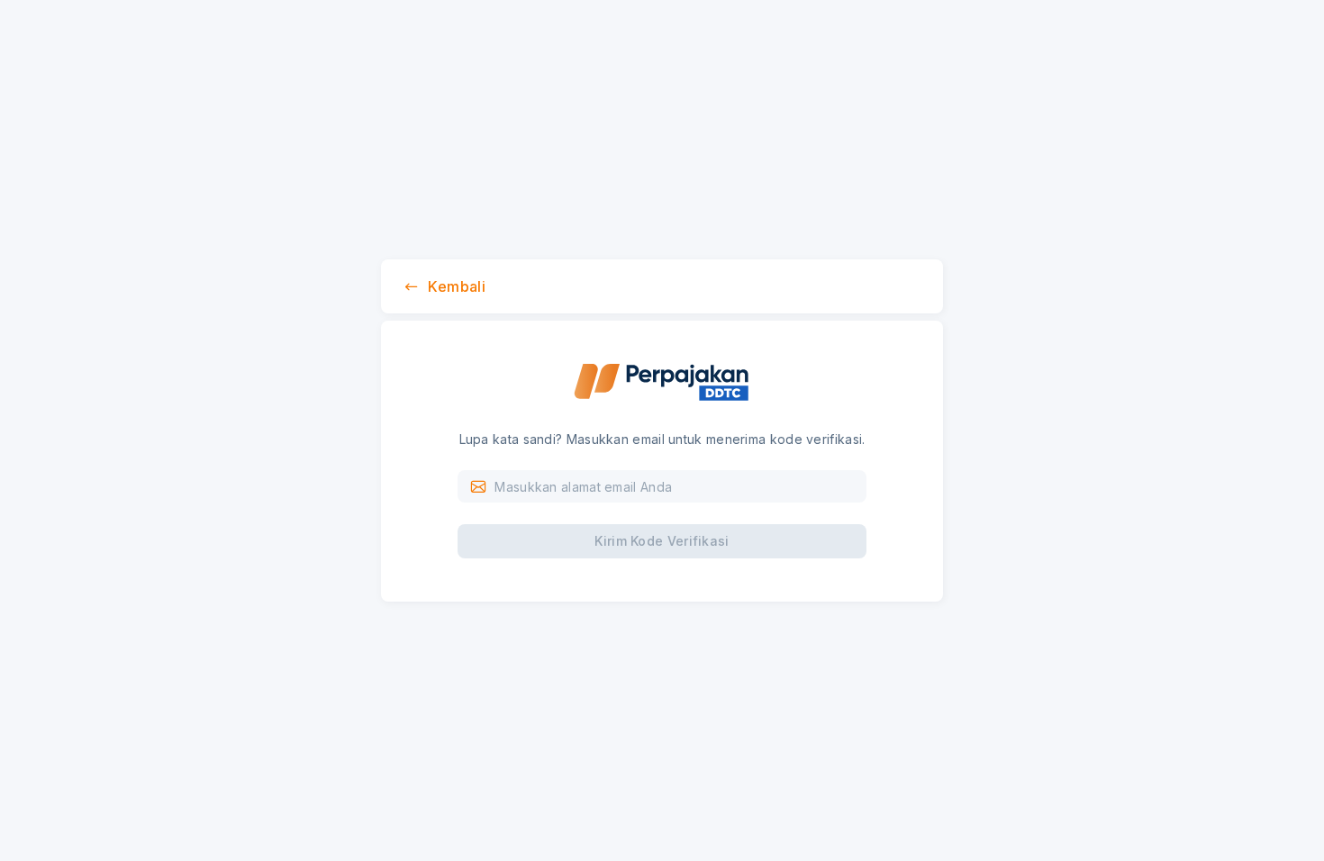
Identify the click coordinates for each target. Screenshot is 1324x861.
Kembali (456, 286)
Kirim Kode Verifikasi (661, 540)
